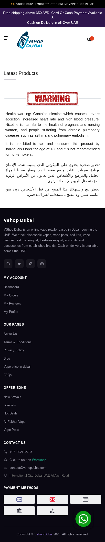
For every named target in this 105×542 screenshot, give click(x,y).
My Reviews (12, 303)
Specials (10, 405)
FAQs (8, 375)
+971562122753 (21, 452)
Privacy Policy (14, 350)
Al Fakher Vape (14, 422)
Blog (7, 358)
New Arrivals (12, 397)
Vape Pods (11, 430)
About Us (10, 334)
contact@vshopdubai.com (28, 468)
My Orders (11, 295)
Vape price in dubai (17, 366)
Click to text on (28, 460)
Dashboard (11, 287)
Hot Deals (11, 413)
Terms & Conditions (18, 342)
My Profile (11, 312)
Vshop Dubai (19, 220)
